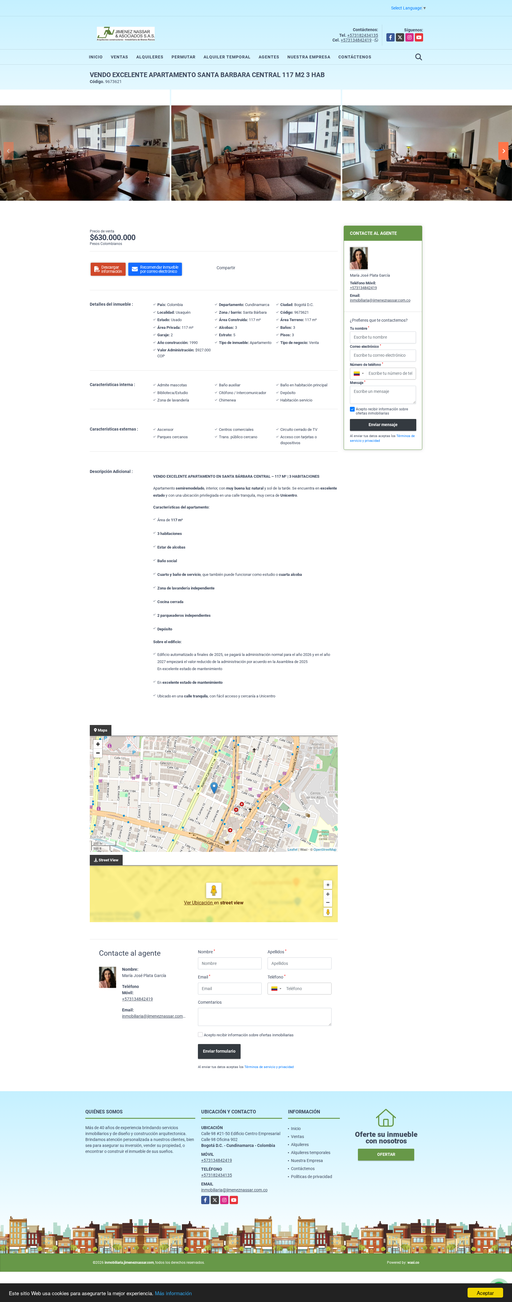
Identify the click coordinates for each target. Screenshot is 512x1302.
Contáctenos (355, 57)
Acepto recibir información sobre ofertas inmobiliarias (249, 1035)
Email (204, 976)
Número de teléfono (366, 364)
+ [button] (98, 744)
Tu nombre (359, 328)
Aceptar (485, 1292)
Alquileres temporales (310, 1152)
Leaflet (292, 849)
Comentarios (210, 1002)
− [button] (98, 753)
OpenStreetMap (324, 849)
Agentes (269, 57)
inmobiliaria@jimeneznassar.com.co (155, 1016)
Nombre (206, 951)
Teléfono (277, 976)
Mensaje (357, 382)
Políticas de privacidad (311, 1176)
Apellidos (277, 951)
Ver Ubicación (199, 903)
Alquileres (150, 57)
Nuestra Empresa (308, 57)
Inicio (96, 57)
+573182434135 (362, 35)
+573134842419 (356, 40)
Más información (173, 1293)
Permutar (184, 57)
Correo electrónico (365, 346)
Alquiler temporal (227, 57)
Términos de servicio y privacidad (269, 1067)
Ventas (119, 57)
